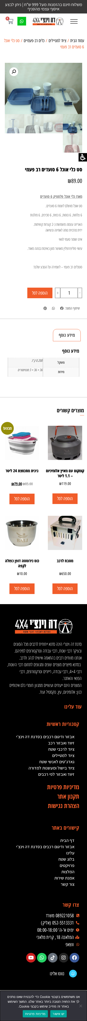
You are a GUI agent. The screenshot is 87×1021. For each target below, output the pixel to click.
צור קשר (67, 884)
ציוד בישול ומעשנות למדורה (51, 768)
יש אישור (58, 1014)
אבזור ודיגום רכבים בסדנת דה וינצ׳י (45, 736)
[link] (48, 21)
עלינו (70, 853)
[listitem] (62, 308)
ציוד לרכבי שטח (61, 749)
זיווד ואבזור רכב (61, 743)
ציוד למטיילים (57, 40)
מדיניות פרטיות (35, 1014)
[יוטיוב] (31, 958)
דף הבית (67, 840)
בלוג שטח (66, 859)
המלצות (67, 871)
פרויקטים (67, 865)
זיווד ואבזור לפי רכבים (56, 774)
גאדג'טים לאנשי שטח (56, 761)
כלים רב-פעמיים (34, 40)
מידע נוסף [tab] (67, 335)
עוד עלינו (73, 706)
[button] (74, 21)
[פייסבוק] (74, 958)
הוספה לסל (40, 293)
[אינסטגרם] (63, 958)
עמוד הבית (77, 40)
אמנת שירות (64, 878)
